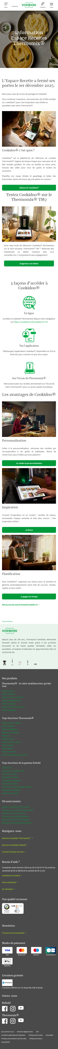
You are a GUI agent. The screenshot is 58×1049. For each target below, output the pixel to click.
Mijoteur (6, 735)
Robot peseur (8, 745)
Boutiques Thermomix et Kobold (16, 822)
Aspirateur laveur (10, 774)
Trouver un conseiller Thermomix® (17, 810)
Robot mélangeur (10, 729)
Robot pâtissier (9, 694)
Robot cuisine (8, 690)
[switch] (17, 911)
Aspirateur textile (10, 777)
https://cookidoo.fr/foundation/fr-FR (31, 321)
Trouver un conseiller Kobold (15, 816)
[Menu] (22, 904)
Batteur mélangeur (10, 732)
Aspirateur (7, 767)
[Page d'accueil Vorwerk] (29, 5)
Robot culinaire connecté (13, 706)
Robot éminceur (9, 751)
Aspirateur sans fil (10, 793)
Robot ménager (9, 710)
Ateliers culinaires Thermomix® (16, 806)
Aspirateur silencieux (11, 780)
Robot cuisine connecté (12, 697)
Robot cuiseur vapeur (11, 722)
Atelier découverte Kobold (14, 813)
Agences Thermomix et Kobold (16, 819)
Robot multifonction (11, 700)
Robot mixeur (8, 738)
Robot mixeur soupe (11, 742)
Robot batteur (8, 726)
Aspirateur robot (9, 783)
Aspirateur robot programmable (16, 786)
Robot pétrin (7, 748)
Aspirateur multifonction (13, 770)
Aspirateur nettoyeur (11, 790)
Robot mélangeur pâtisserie (14, 754)
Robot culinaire (9, 703)
